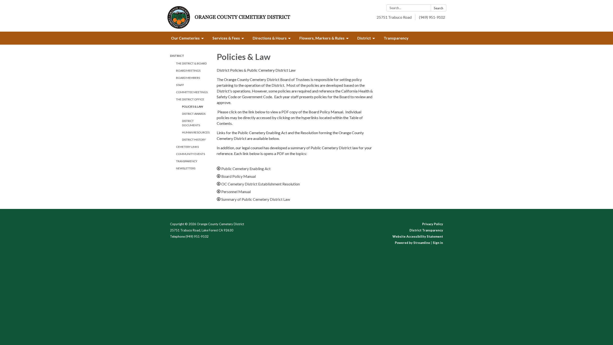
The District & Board (191, 63)
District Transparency (426, 230)
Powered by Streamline (412, 243)
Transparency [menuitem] (396, 38)
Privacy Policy (432, 224)
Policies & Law (192, 106)
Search (438, 8)
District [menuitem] (364, 38)
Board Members (188, 78)
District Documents (191, 123)
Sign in (438, 243)
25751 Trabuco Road (394, 17)
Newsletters (185, 168)
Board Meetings (188, 70)
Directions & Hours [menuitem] (270, 38)
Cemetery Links (187, 147)
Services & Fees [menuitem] (226, 38)
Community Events (190, 154)
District (177, 56)
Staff (180, 85)
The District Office (190, 99)
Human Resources (196, 132)
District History (194, 139)
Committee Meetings (192, 92)
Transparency (186, 161)
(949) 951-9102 (432, 17)
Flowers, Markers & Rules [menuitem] (322, 38)
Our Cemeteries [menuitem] (185, 38)
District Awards (193, 113)
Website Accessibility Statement (417, 236)
